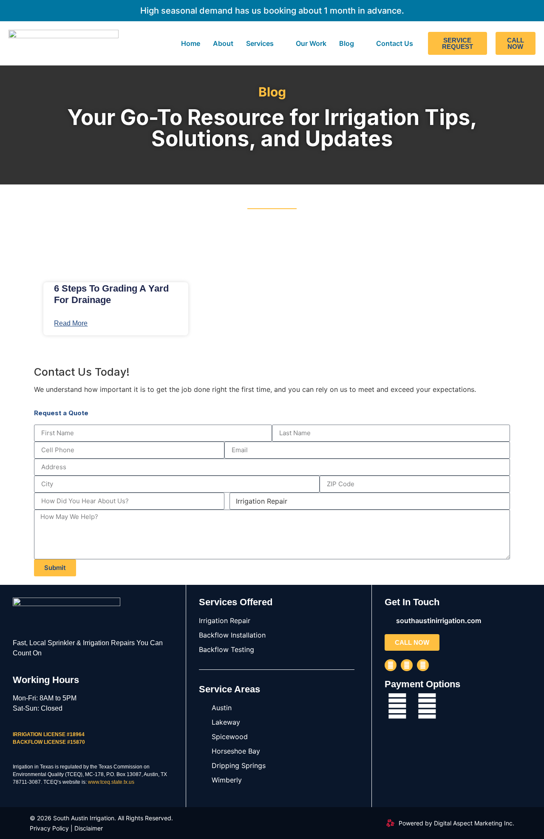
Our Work (311, 43)
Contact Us (394, 43)
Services (260, 43)
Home (190, 43)
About (223, 43)
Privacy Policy (49, 828)
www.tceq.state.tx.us (111, 782)
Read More (71, 323)
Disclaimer (88, 828)
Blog (346, 43)
